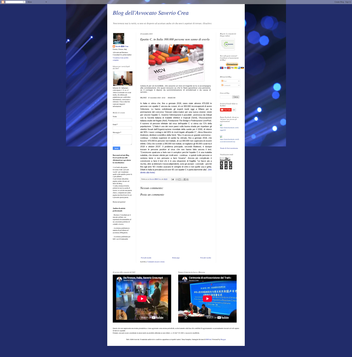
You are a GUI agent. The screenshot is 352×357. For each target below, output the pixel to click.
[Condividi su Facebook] (184, 179)
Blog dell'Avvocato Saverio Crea (151, 12)
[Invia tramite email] (177, 179)
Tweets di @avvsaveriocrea (229, 148)
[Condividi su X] (182, 179)
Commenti (226, 85)
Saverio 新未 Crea (122, 46)
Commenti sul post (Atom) (156, 262)
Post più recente (146, 258)
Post (224, 81)
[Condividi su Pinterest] (187, 179)
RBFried (208, 339)
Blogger (223, 339)
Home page (176, 258)
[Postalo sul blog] (179, 179)
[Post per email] (172, 179)
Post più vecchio (205, 258)
